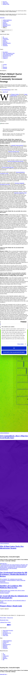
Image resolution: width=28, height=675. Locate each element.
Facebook (5, 68)
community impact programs (17, 145)
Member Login (6, 4)
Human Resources (7, 25)
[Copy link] (7, 92)
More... (4, 27)
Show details (20, 344)
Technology (5, 45)
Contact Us (5, 58)
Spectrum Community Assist (20, 192)
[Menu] (3, 31)
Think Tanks (5, 2)
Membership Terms (4, 620)
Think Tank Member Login (8, 53)
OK (14, 348)
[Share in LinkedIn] (4, 92)
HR (3, 659)
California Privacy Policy (5, 622)
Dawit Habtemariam (5, 89)
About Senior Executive (8, 54)
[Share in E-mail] (6, 92)
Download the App (7, 55)
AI (3, 36)
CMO (4, 654)
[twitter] (3, 625)
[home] (6, 8)
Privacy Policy (3, 617)
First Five (5, 1)
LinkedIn (5, 64)
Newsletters (5, 52)
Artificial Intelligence (7, 20)
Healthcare (5, 23)
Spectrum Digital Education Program (15, 161)
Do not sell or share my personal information (14, 352)
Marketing (5, 26)
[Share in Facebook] (5, 92)
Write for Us (5, 57)
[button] (14, 31)
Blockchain (5, 38)
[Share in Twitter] (3, 92)
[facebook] (7, 625)
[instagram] (10, 625)
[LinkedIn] (9, 625)
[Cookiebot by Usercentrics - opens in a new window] (20, 322)
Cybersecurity (6, 21)
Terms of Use (10, 617)
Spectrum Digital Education (8, 167)
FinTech (4, 22)
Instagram (5, 67)
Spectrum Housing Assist (13, 151)
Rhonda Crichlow (15, 94)
